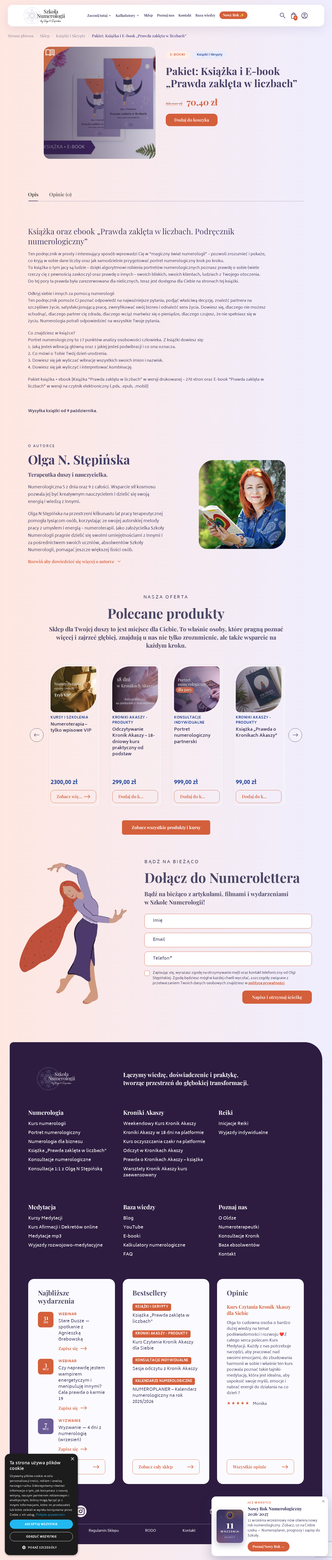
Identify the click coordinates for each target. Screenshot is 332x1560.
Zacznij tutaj (97, 15)
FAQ (128, 1254)
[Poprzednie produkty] (37, 735)
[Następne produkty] (295, 735)
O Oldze (227, 1218)
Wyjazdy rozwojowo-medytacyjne (65, 1245)
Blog (128, 1218)
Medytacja (42, 1207)
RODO (150, 1531)
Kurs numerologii (47, 1124)
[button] (41, 1547)
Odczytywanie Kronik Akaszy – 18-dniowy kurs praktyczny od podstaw (133, 742)
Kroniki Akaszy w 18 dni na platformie (163, 1133)
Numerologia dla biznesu (55, 1142)
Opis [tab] (33, 194)
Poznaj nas (166, 15)
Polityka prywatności (50, 1515)
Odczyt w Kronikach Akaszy (153, 1151)
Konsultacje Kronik (239, 1236)
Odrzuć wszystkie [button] (41, 1536)
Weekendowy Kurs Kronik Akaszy (159, 1124)
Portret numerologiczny (54, 1133)
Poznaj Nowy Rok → (269, 1546)
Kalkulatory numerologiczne (154, 1245)
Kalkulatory (125, 15)
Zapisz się (68, 1348)
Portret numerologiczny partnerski (192, 736)
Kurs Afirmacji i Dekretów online (63, 1227)
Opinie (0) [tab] (60, 194)
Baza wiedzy (205, 15)
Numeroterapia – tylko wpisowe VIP (71, 728)
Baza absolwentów (239, 1245)
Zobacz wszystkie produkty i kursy (166, 827)
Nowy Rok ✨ (233, 14)
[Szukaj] (283, 15)
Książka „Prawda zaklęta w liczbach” (67, 1151)
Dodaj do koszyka (191, 120)
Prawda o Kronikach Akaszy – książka (163, 1160)
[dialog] (41, 1504)
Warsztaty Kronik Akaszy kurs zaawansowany (155, 1172)
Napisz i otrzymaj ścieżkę (277, 997)
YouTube (133, 1227)
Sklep (148, 15)
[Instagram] (81, 1511)
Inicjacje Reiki (233, 1124)
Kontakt (184, 15)
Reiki (225, 1112)
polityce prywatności (266, 983)
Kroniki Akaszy (143, 1112)
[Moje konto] (304, 15)
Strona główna (21, 35)
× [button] (72, 1459)
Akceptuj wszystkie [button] (41, 1524)
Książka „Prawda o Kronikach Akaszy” (256, 733)
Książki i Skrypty (71, 35)
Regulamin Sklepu (104, 1531)
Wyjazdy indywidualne (243, 1133)
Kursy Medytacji (45, 1218)
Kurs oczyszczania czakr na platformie (164, 1142)
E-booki (177, 54)
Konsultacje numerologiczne (59, 1160)
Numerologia (45, 1112)
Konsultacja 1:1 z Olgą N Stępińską (65, 1169)
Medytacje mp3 (44, 1236)
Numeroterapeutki (238, 1227)
